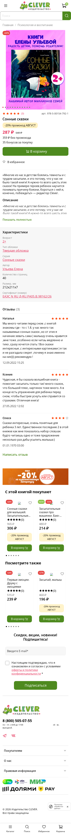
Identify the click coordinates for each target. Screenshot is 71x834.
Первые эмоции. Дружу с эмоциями (18, 583)
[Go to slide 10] (24, 107)
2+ (4, 241)
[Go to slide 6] (15, 107)
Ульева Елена (13, 269)
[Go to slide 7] (17, 107)
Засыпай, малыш (50, 580)
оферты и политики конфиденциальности (26, 671)
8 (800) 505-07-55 (17, 720)
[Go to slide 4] (10, 107)
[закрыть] (67, 806)
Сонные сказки (14, 260)
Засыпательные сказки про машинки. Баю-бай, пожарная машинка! (49, 512)
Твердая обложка (16, 251)
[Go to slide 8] (19, 107)
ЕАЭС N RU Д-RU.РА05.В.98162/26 (27, 296)
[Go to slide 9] (22, 107)
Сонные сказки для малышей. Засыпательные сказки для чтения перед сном (19, 512)
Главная (8, 25)
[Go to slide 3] (7, 107)
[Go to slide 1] (2, 107)
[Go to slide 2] (5, 107)
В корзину (18, 548)
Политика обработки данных (58, 806)
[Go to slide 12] (29, 107)
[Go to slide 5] (12, 107)
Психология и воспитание (35, 25)
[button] (6, 555)
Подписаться (36, 685)
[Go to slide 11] (27, 107)
